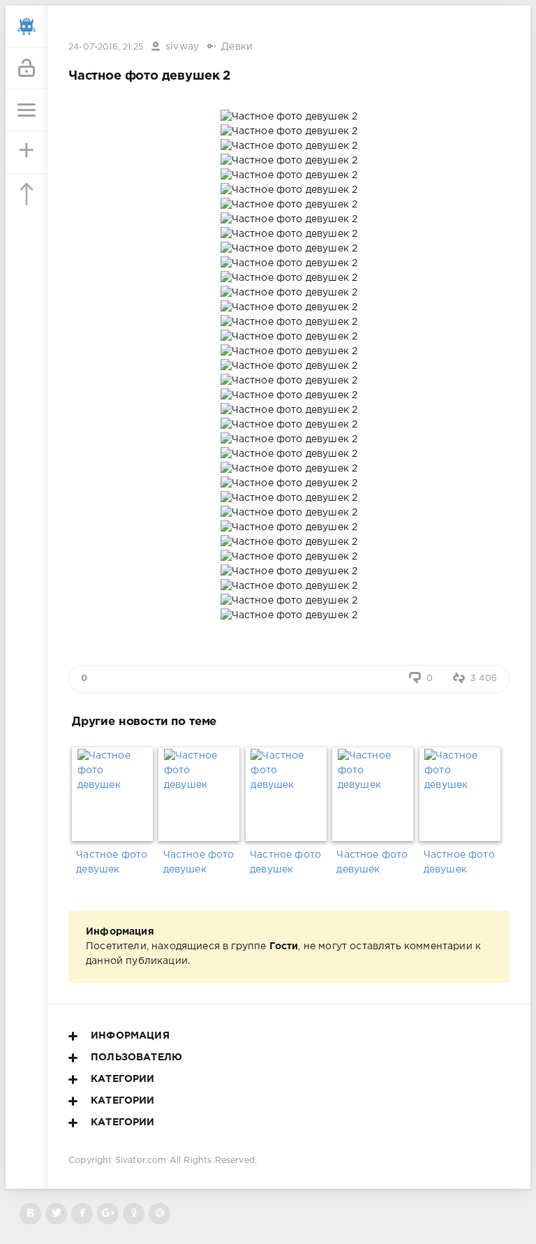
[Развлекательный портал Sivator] (26, 26)
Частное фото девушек (111, 862)
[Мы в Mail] (159, 1213)
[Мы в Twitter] (56, 1213)
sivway (182, 47)
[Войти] (26, 68)
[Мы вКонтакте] (30, 1213)
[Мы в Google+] (108, 1213)
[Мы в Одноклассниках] (133, 1213)
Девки (237, 47)
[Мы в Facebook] (82, 1213)
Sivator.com (141, 1160)
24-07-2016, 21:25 (105, 47)
